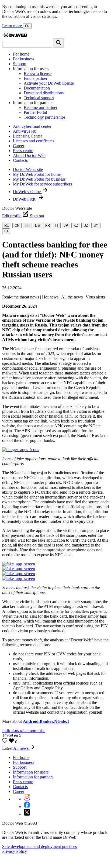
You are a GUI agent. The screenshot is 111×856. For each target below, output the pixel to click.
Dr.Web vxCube (27, 191)
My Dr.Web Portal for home (37, 174)
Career (18, 145)
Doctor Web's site (28, 169)
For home (21, 54)
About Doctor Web (29, 155)
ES (37, 226)
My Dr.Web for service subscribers (42, 184)
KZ (76, 226)
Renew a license (37, 73)
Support (19, 63)
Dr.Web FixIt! (25, 199)
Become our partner (40, 107)
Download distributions (44, 93)
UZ (86, 226)
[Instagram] (27, 799)
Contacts (20, 160)
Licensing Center (27, 136)
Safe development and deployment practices (39, 846)
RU (6, 226)
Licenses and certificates (33, 141)
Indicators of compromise (23, 730)
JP (66, 226)
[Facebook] (27, 806)
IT (56, 226)
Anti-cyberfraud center (32, 126)
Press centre (23, 150)
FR (47, 226)
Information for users (30, 772)
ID (6, 231)
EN (27, 226)
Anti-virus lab (24, 131)
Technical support (39, 97)
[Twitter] (27, 814)
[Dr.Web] (15, 36)
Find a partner (35, 78)
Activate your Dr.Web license (49, 83)
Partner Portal (35, 112)
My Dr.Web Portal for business (39, 179)
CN (17, 226)
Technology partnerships (44, 117)
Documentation (37, 88)
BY (95, 226)
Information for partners (33, 777)
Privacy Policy (14, 851)
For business (23, 59)
